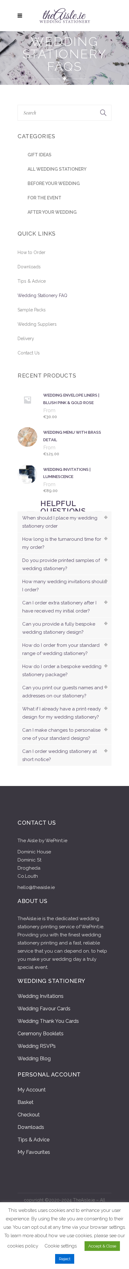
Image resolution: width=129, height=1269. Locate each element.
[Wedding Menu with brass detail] (29, 442)
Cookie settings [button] (60, 1246)
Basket (26, 1102)
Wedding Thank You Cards (48, 1021)
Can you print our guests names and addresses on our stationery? (62, 692)
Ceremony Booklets (41, 1034)
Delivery (26, 338)
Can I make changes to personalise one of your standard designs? (61, 734)
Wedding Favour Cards (44, 1009)
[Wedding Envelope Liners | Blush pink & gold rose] (29, 405)
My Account (32, 1090)
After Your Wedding (52, 212)
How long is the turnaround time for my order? (61, 543)
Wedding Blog (34, 1059)
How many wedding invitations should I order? (64, 586)
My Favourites (34, 1152)
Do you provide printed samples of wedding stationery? (61, 564)
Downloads (29, 266)
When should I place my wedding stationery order (59, 522)
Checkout (29, 1115)
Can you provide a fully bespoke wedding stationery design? (58, 628)
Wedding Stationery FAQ (42, 295)
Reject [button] (64, 1259)
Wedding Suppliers (37, 324)
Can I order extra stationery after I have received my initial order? (59, 607)
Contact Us (29, 352)
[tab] (64, 521)
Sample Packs (32, 309)
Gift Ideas (39, 154)
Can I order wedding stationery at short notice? (59, 755)
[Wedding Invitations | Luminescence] (29, 479)
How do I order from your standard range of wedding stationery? (61, 649)
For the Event (44, 197)
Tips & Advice (32, 281)
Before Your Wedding (54, 183)
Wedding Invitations (41, 996)
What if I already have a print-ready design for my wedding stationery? (61, 713)
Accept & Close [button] (102, 1246)
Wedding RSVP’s (37, 1046)
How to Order (31, 252)
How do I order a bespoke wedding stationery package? (61, 670)
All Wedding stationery (57, 169)
